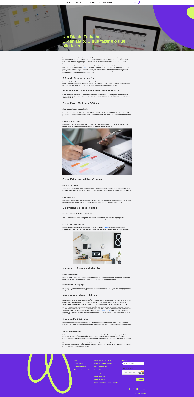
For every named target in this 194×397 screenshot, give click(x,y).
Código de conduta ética (100, 366)
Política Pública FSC (99, 376)
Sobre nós (78, 2)
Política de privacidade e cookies (103, 363)
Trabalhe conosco (78, 363)
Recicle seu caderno (99, 379)
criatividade (85, 67)
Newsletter (124, 360)
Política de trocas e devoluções (102, 360)
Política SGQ (97, 373)
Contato (92, 2)
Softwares (106, 227)
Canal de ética (98, 369)
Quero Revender (107, 2)
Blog (85, 2)
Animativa (107, 343)
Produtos (68, 2)
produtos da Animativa (105, 310)
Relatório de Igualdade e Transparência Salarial (106, 382)
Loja (98, 2)
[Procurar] (142, 2)
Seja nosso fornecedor (80, 366)
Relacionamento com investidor (82, 369)
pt (134, 2)
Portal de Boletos (78, 373)
